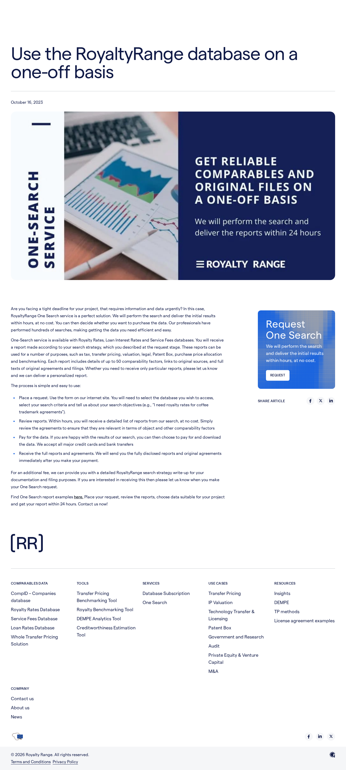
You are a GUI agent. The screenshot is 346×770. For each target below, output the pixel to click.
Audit (214, 646)
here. (78, 497)
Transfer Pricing (224, 593)
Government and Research (236, 636)
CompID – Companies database (33, 597)
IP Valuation (220, 602)
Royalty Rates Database (35, 609)
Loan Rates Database (32, 627)
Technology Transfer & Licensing (231, 615)
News (16, 716)
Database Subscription (166, 593)
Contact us (22, 698)
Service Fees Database (34, 618)
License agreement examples (304, 620)
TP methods (286, 611)
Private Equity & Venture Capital (233, 659)
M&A (213, 671)
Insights (282, 593)
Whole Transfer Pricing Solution (34, 640)
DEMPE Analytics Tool (99, 618)
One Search (155, 602)
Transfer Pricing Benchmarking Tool (97, 597)
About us (20, 707)
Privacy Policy (65, 762)
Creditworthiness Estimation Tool (106, 631)
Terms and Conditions (31, 762)
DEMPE (281, 602)
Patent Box (219, 627)
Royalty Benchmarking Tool (105, 609)
